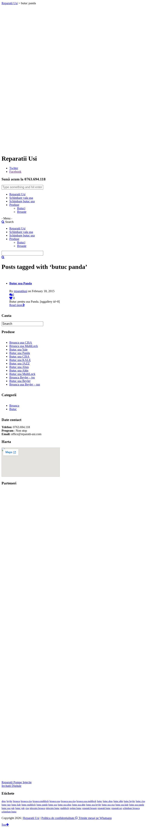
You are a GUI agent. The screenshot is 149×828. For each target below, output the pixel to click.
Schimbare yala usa (21, 197)
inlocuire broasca (37, 808)
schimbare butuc (9, 811)
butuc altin (118, 801)
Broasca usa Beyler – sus (24, 384)
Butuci (21, 208)
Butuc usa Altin (18, 370)
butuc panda (42, 804)
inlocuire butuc (53, 808)
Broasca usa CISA (20, 342)
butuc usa (52, 804)
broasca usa (54, 801)
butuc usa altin (78, 804)
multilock (64, 808)
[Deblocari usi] (74, 561)
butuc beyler (129, 801)
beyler (9, 801)
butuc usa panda (136, 804)
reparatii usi (116, 808)
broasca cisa (26, 801)
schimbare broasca (131, 808)
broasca (16, 801)
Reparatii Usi (10, 3)
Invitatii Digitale (11, 785)
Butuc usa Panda (20, 283)
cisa (27, 808)
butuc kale (16, 804)
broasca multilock (41, 801)
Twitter (13, 168)
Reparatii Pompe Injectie (17, 782)
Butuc (13, 409)
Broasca (14, 405)
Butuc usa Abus (19, 367)
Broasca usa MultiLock (23, 346)
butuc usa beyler (93, 804)
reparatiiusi (20, 291)
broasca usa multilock (86, 801)
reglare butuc (75, 808)
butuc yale (20, 808)
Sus (4, 824)
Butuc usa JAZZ (19, 363)
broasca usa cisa (68, 801)
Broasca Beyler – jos (22, 377)
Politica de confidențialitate (57, 818)
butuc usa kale (121, 804)
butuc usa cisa (108, 804)
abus (4, 801)
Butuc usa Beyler (19, 381)
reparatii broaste (89, 808)
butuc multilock (29, 804)
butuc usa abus (64, 804)
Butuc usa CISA (19, 356)
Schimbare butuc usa (22, 201)
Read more (16, 305)
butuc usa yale (8, 808)
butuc (99, 801)
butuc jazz (6, 804)
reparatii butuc (104, 808)
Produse (14, 204)
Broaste (21, 211)
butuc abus (108, 801)
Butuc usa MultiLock (22, 374)
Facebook (15, 171)
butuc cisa (140, 801)
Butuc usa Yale (18, 349)
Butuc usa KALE (20, 360)
